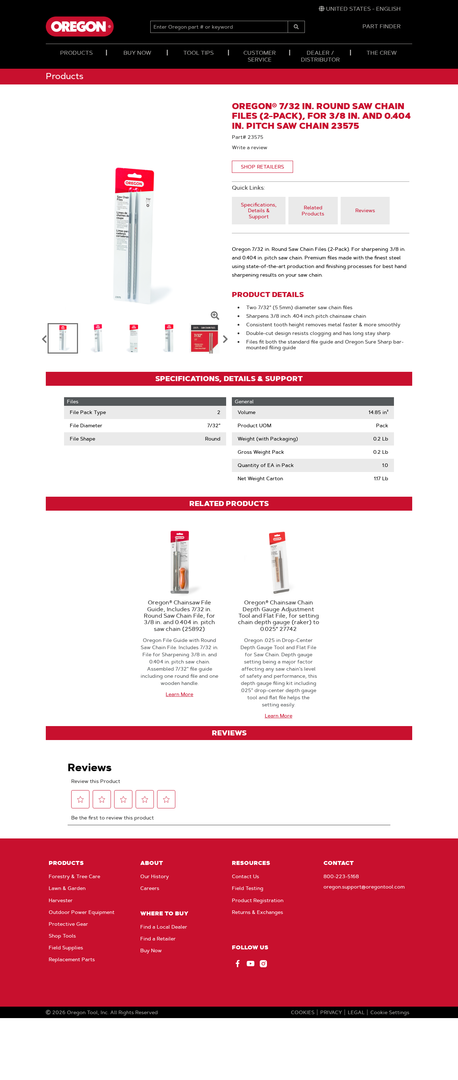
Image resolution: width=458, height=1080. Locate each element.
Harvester (61, 900)
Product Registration (257, 900)
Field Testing (247, 888)
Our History (154, 876)
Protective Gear (68, 924)
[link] (360, 9)
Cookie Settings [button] (389, 1012)
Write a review (249, 147)
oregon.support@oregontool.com (364, 887)
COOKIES (303, 1012)
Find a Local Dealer (163, 927)
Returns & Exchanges (257, 912)
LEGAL (356, 1012)
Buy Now (151, 950)
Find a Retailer (158, 939)
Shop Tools (62, 936)
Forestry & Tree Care (74, 876)
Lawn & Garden (67, 888)
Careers (149, 888)
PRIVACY (331, 1012)
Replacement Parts (72, 959)
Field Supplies (66, 947)
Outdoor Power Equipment (81, 912)
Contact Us (245, 876)
